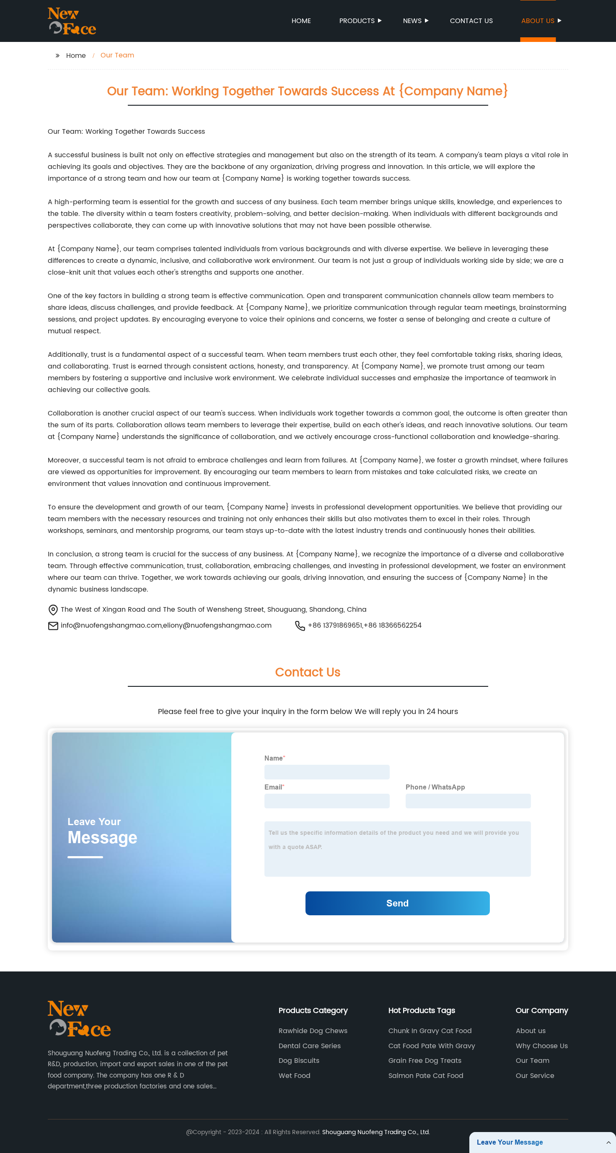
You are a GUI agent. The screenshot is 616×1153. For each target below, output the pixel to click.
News (412, 21)
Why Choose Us (542, 1046)
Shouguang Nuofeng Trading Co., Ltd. (376, 1132)
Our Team (532, 1060)
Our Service (535, 1075)
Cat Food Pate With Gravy (431, 1046)
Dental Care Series (310, 1046)
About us (537, 21)
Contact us (471, 21)
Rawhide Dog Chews (313, 1031)
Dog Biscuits (299, 1061)
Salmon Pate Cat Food (425, 1076)
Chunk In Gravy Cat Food (430, 1031)
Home (301, 21)
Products (357, 21)
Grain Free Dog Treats (424, 1061)
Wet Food (295, 1076)
